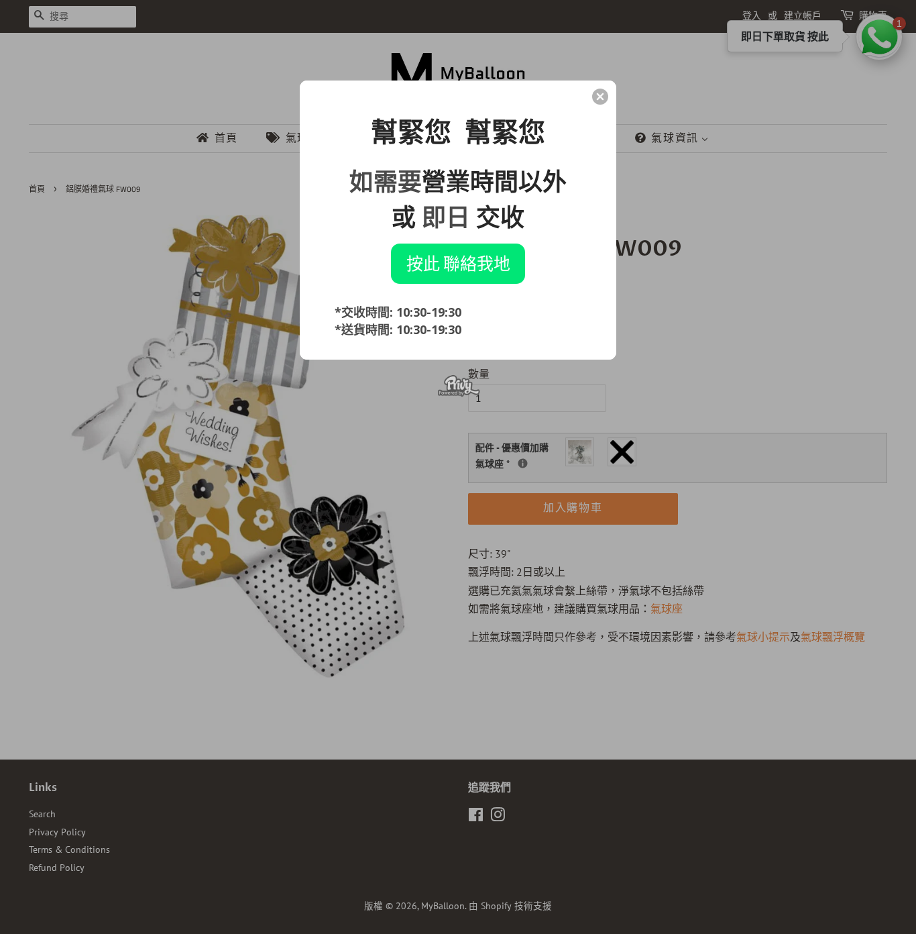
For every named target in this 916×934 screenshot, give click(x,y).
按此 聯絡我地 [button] (458, 263)
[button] (600, 97)
